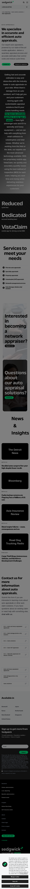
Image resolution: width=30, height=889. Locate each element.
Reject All (15, 881)
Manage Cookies (15, 876)
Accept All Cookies (15, 886)
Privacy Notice (23, 873)
